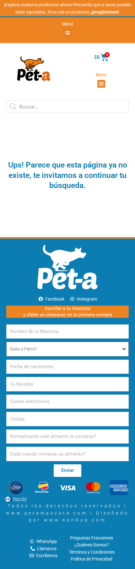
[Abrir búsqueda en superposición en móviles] (67, 106)
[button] (67, 33)
